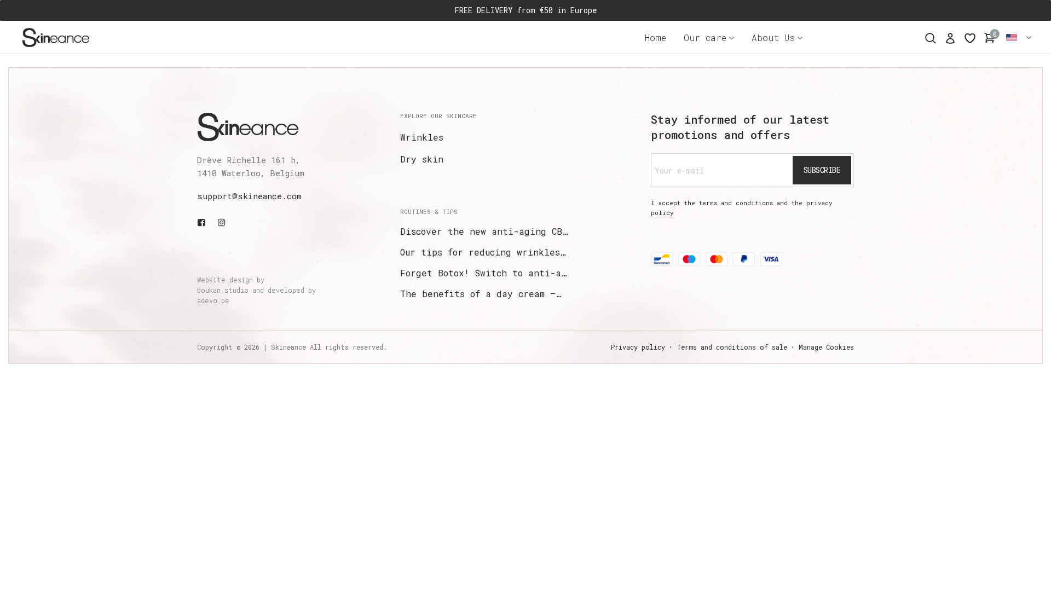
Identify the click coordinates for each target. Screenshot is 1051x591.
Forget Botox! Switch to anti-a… (483, 273)
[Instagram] (221, 222)
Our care (705, 37)
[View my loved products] (970, 37)
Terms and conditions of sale (732, 347)
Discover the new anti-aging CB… (484, 231)
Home (655, 37)
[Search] (930, 37)
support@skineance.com (249, 195)
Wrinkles (421, 137)
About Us (773, 37)
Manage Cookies (826, 347)
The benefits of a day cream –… (480, 293)
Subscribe (822, 170)
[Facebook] (203, 222)
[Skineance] (74, 37)
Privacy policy (638, 347)
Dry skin (421, 159)
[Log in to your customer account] (950, 37)
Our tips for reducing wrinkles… (482, 252)
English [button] (1019, 37)
